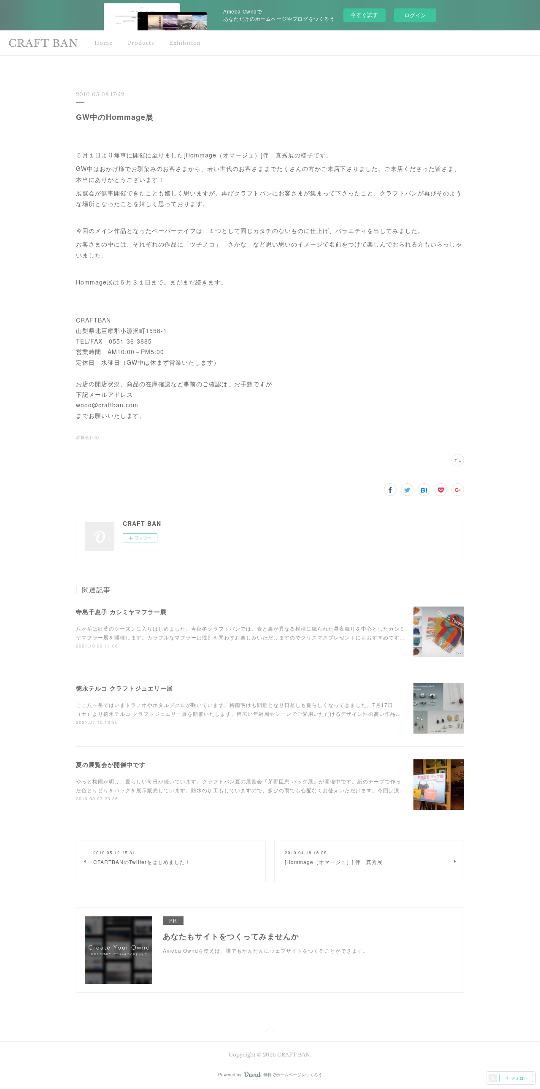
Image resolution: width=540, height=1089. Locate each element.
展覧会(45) (87, 437)
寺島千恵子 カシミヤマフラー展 (121, 611)
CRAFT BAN (43, 43)
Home (103, 43)
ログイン (415, 15)
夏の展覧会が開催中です (111, 764)
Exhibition (185, 43)
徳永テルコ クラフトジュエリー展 (124, 688)
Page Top (270, 1031)
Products (141, 43)
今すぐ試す (364, 15)
